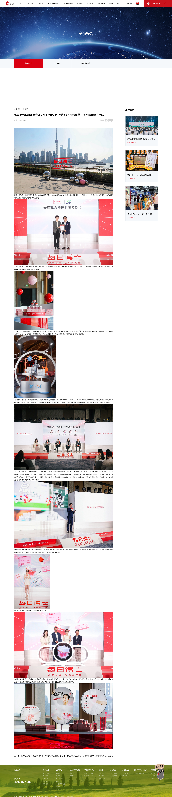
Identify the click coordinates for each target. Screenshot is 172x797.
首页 (21, 3)
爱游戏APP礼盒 (60, 784)
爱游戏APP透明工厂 (115, 3)
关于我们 (30, 3)
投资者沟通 (125, 773)
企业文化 (45, 776)
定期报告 (124, 776)
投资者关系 (101, 3)
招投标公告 (86, 63)
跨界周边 (58, 786)
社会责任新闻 (113, 773)
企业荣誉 (45, 778)
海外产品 (58, 789)
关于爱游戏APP (47, 773)
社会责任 (90, 3)
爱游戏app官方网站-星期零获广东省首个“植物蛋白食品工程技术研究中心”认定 (98, 756)
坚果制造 (72, 776)
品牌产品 (41, 3)
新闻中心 (80, 3)
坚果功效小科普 (88, 776)
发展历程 (45, 784)
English (155, 3)
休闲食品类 (59, 778)
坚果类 (58, 776)
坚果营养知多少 (68, 3)
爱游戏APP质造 (53, 3)
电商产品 (58, 781)
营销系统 (45, 781)
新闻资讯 (28, 63)
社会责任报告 (113, 776)
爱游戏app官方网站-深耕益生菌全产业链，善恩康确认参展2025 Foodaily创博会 (49, 756)
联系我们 (129, 3)
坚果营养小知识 (88, 773)
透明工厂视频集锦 (139, 773)
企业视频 (57, 63)
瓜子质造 (72, 773)
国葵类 (58, 773)
